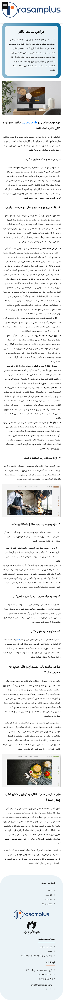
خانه (50, 891)
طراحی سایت (29, 122)
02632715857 (47, 974)
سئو (18, 639)
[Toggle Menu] (5, 5)
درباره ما (48, 899)
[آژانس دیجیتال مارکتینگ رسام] (31, 10)
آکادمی (49, 895)
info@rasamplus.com (41, 985)
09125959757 (47, 979)
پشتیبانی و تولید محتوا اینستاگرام (36, 955)
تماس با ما (47, 904)
